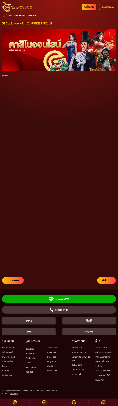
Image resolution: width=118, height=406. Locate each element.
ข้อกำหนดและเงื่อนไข (103, 352)
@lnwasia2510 (62, 299)
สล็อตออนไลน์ (7, 361)
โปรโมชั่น (98, 366)
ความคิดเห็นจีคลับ (102, 361)
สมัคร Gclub (77, 347)
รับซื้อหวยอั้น (7, 375)
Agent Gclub (77, 374)
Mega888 (51, 361)
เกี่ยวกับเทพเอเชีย (102, 356)
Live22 (50, 366)
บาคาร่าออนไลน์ (8, 356)
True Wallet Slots (103, 370)
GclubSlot (30, 353)
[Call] (73, 402)
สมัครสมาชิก (107, 7)
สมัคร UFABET (53, 347)
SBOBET (29, 371)
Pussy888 (51, 356)
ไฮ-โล (4, 366)
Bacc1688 (30, 348)
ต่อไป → (106, 280)
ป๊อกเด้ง (5, 370)
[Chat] (103, 402)
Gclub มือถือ (77, 365)
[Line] (44, 402)
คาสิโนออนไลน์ (8, 347)
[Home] (18, 7)
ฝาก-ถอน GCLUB (79, 352)
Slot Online (31, 367)
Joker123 (29, 362)
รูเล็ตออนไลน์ (7, 352)
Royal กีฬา (99, 380)
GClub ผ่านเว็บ (78, 369)
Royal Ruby (52, 370)
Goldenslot (31, 358)
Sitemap (14, 393)
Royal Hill (51, 352)
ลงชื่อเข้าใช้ (89, 7)
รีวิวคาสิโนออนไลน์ (102, 375)
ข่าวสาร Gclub (101, 347)
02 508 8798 (61, 310)
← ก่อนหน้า (13, 280)
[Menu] (14, 402)
